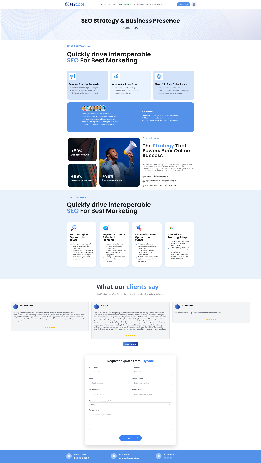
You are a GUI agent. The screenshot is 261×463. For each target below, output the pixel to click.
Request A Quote (129, 438)
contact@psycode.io (129, 458)
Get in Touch (183, 4)
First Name (93, 367)
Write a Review (130, 344)
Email (91, 378)
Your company (94, 390)
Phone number (137, 378)
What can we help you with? (100, 401)
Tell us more (94, 410)
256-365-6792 (81, 458)
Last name (136, 367)
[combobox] (90, 404)
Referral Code (137, 390)
